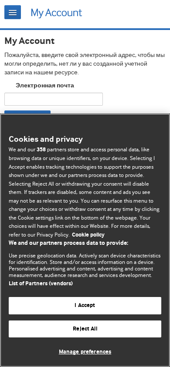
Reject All (85, 329)
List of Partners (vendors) (41, 283)
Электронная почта (45, 85)
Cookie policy (88, 235)
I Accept (85, 305)
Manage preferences (85, 352)
